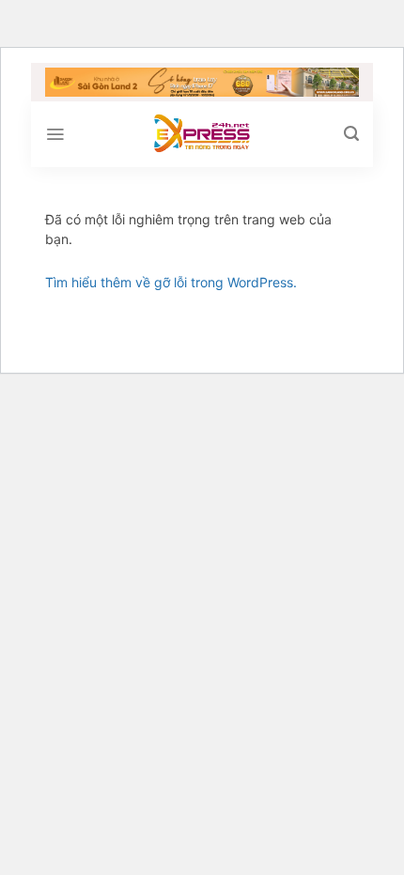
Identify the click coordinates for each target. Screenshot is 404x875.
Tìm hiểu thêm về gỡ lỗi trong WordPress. (171, 282)
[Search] (351, 133)
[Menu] (55, 134)
